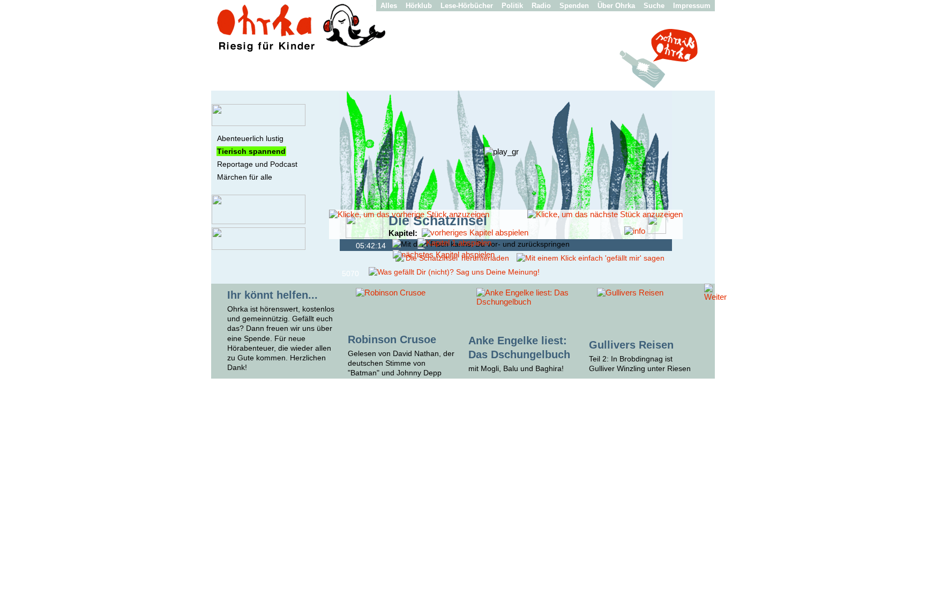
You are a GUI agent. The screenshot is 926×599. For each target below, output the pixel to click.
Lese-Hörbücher (466, 6)
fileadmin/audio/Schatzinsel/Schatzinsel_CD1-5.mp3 (349, 244)
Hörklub (419, 6)
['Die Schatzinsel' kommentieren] (454, 272)
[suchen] (258, 247)
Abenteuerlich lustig (250, 138)
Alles (388, 6)
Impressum (692, 6)
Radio (541, 6)
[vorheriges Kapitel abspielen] (475, 232)
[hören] (258, 123)
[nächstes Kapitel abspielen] (444, 254)
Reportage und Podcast (257, 164)
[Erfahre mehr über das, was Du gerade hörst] (634, 230)
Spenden (574, 6)
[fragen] (258, 221)
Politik (512, 6)
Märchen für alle (244, 177)
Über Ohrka (616, 6)
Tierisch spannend (251, 151)
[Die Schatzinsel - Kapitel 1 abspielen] (454, 242)
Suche (654, 6)
